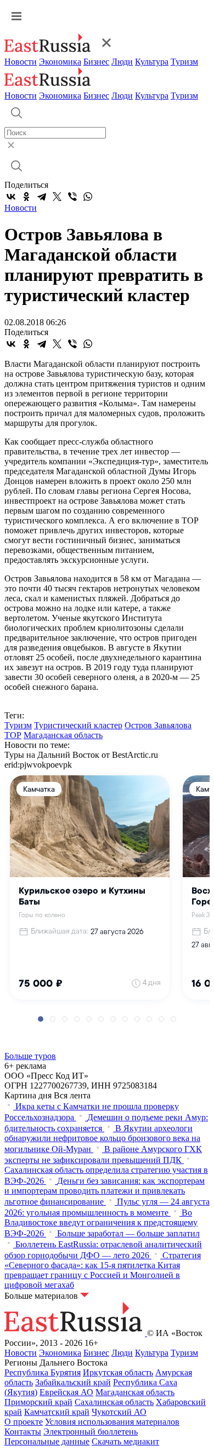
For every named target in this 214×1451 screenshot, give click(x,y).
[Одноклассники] (26, 196)
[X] (57, 196)
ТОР (12, 735)
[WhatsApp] (87, 196)
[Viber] (72, 196)
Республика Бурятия (42, 1372)
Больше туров (30, 1056)
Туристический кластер (78, 725)
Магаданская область (63, 735)
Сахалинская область (114, 1402)
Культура (151, 61)
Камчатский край (56, 1412)
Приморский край (38, 1402)
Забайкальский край (73, 1382)
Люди (122, 61)
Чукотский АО (119, 1412)
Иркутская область (118, 1372)
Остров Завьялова (158, 725)
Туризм (184, 61)
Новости (20, 61)
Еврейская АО (66, 1392)
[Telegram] (41, 196)
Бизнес (96, 61)
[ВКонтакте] (11, 196)
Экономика (60, 61)
